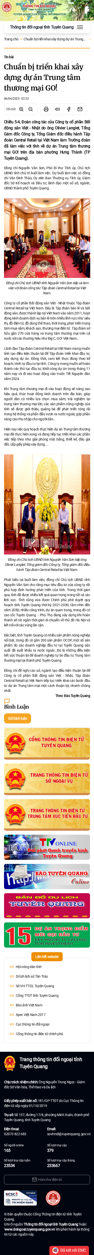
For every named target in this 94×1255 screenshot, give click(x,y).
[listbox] (47, 1000)
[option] (47, 966)
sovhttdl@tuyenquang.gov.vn (69, 1134)
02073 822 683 (15, 1134)
